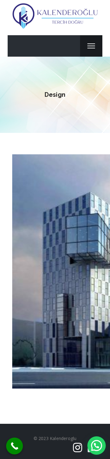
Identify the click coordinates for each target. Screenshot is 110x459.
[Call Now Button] (14, 446)
